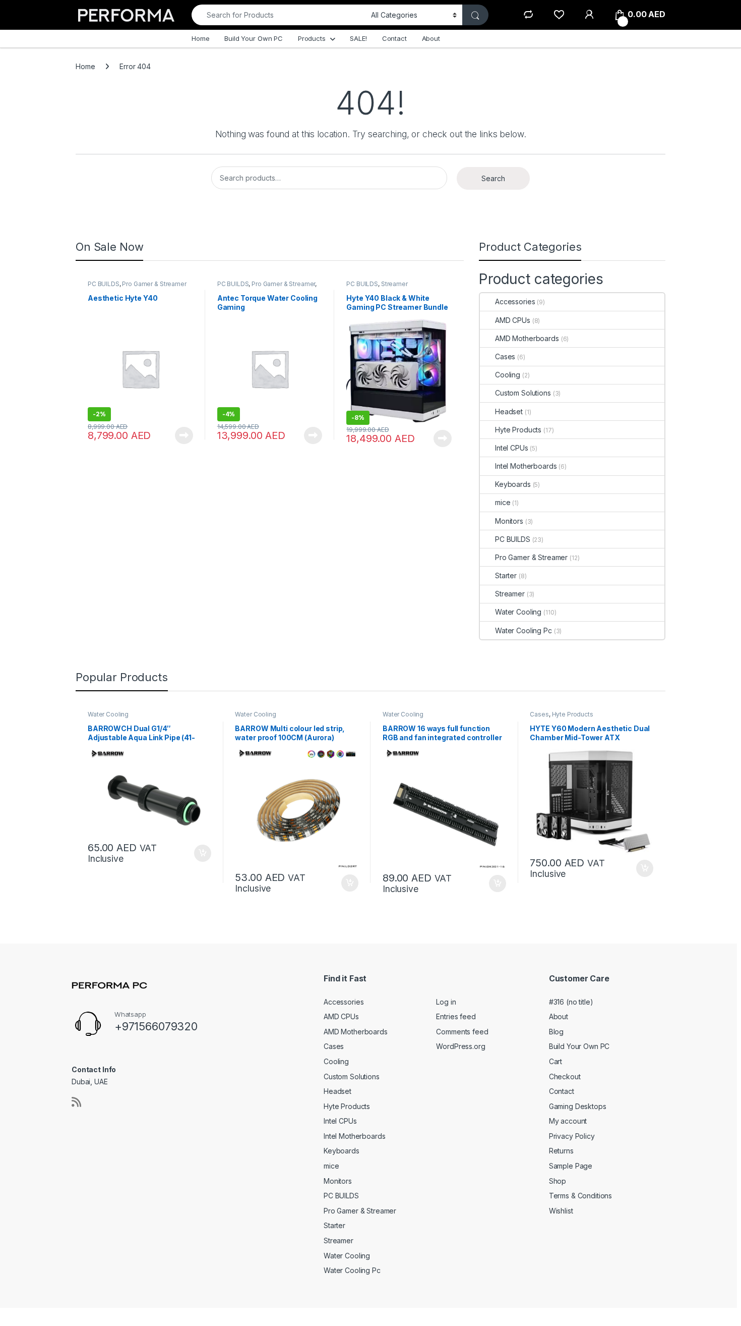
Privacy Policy (572, 1136)
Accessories (515, 301)
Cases (505, 356)
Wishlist (561, 1210)
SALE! (358, 38)
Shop (557, 1181)
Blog (556, 1031)
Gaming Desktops (577, 1106)
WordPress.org (460, 1046)
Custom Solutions (523, 393)
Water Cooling (518, 611)
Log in (446, 1002)
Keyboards (513, 484)
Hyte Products (518, 429)
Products (312, 38)
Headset (509, 411)
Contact (394, 38)
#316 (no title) (571, 1002)
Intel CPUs (511, 448)
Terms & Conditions (580, 1195)
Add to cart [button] (202, 853)
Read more (184, 435)
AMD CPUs (512, 320)
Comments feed (462, 1031)
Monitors (509, 521)
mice (502, 502)
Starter (506, 575)
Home (200, 38)
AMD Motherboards (527, 338)
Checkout (565, 1076)
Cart (555, 1061)
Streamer (394, 284)
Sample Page (570, 1166)
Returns (561, 1150)
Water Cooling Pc (523, 630)
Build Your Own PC (253, 38)
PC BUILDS (103, 284)
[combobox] (278, 15)
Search (493, 178)
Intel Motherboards (526, 466)
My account (568, 1121)
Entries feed (455, 1016)
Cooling (507, 374)
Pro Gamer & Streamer (154, 284)
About (431, 38)
